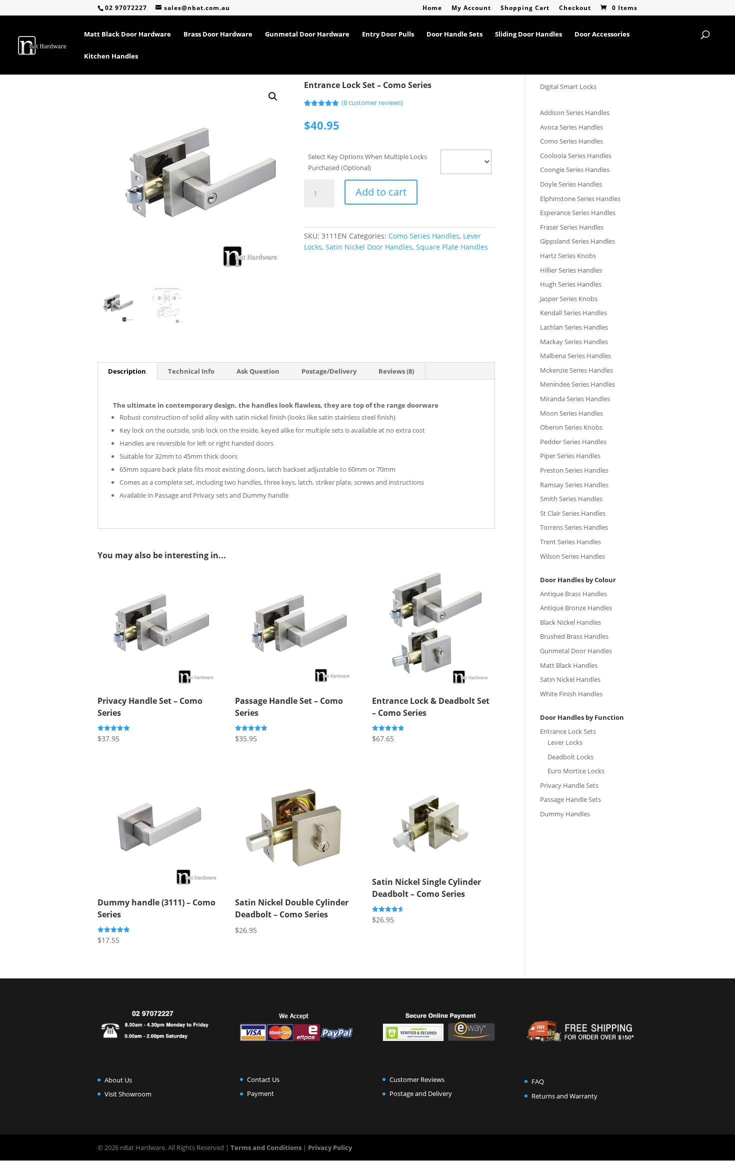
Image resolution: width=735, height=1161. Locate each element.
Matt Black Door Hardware (127, 35)
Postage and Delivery (421, 1093)
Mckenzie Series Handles (576, 370)
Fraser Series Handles (572, 227)
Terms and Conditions (266, 1147)
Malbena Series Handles (575, 355)
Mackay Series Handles (574, 341)
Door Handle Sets (454, 35)
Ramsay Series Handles (574, 484)
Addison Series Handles (575, 112)
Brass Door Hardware (218, 35)
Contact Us (263, 1079)
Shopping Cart (525, 8)
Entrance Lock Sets (568, 731)
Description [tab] (127, 371)
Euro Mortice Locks (576, 770)
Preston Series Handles (574, 470)
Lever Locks (565, 742)
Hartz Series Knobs (568, 255)
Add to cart (381, 192)
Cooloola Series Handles (576, 155)
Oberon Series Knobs (571, 427)
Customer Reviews (417, 1079)
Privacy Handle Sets (569, 785)
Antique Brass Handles (573, 593)
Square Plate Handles (452, 247)
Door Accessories (602, 35)
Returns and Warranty (565, 1095)
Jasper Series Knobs (569, 298)
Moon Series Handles (571, 413)
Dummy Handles (565, 813)
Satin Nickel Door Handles (369, 247)
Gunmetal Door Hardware (307, 35)
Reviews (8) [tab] (396, 371)
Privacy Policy (330, 1147)
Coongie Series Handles (575, 169)
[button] (273, 97)
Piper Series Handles (570, 455)
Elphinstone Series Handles (580, 198)
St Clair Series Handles (573, 513)
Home (432, 8)
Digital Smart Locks (568, 86)
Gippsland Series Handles (577, 241)
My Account (471, 8)
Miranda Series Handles (575, 398)
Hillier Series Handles (571, 270)
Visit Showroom (128, 1093)
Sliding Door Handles (528, 35)
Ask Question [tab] (258, 371)
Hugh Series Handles (571, 284)
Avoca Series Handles (571, 127)
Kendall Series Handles (573, 312)
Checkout (575, 8)
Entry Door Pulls (388, 35)
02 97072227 (126, 8)
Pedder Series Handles (573, 441)
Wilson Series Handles (572, 556)
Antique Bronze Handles (576, 607)
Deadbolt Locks (571, 756)
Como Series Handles (424, 236)
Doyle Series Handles (571, 184)
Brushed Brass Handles (574, 636)
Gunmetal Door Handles (576, 650)
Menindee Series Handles (577, 384)
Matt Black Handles (569, 665)
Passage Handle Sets (570, 799)
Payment (260, 1093)
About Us (118, 1079)
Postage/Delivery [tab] (329, 371)
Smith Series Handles (571, 498)
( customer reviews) (372, 102)
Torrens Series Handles (574, 527)
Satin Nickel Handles (570, 679)
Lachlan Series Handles (574, 327)
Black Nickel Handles (570, 622)
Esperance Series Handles (578, 212)
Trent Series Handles (570, 541)
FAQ (538, 1081)
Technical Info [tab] (191, 371)
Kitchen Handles (111, 57)
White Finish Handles (571, 693)
